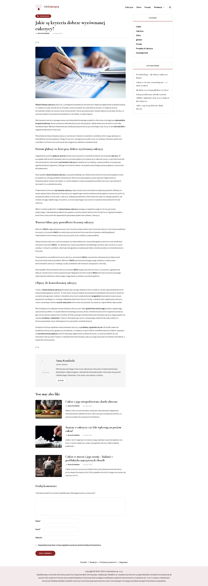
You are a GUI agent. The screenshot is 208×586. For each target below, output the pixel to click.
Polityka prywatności (108, 562)
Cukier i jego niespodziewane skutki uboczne (91, 401)
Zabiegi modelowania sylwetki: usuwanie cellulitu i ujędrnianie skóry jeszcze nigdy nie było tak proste (152, 97)
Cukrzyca (129, 7)
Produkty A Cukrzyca (144, 48)
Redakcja (158, 7)
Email (38, 529)
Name (38, 521)
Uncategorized (142, 53)
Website (38, 537)
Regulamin (123, 562)
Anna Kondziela (43, 33)
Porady (148, 7)
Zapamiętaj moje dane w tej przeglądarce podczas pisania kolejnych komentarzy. (69, 545)
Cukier (138, 26)
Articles (61, 380)
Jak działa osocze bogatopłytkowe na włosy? (152, 90)
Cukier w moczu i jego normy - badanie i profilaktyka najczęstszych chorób (89, 458)
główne (139, 40)
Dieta (138, 7)
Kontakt (83, 562)
